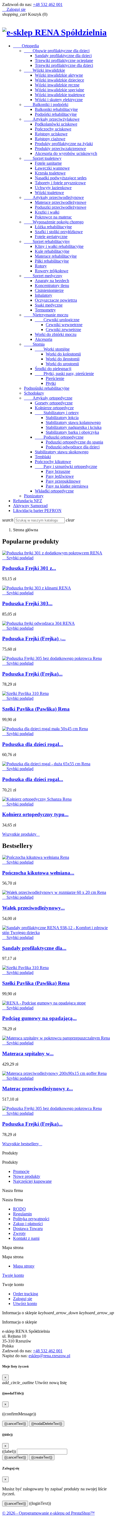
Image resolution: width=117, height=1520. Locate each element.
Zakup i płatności (28, 1223)
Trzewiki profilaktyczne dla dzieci (64, 65)
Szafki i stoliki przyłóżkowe (59, 231)
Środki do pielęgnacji (53, 368)
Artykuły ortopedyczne (48, 398)
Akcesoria (43, 339)
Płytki (51, 383)
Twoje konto (13, 1275)
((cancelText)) (15, 1424)
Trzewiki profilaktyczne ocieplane (64, 60)
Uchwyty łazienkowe (53, 187)
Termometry (45, 310)
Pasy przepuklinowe (63, 481)
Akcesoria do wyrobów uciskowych (66, 153)
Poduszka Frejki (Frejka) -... (34, 638)
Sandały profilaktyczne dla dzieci (63, 55)
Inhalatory (43, 295)
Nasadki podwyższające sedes (61, 178)
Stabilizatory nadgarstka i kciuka (73, 427)
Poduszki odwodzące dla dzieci (73, 447)
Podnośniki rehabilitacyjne (46, 388)
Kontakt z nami (26, 1238)
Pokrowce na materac (53, 217)
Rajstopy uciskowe (51, 134)
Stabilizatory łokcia (62, 417)
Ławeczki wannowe (52, 168)
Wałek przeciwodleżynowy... (33, 908)
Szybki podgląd (17, 557)
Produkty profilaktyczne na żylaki (64, 143)
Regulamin (22, 1214)
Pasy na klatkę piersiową (67, 486)
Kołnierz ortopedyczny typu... (35, 814)
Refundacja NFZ (27, 500)
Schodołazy (34, 393)
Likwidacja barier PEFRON (37, 510)
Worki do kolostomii (63, 354)
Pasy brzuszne (58, 471)
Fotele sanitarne (48, 163)
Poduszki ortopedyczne (59, 437)
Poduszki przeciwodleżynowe (60, 207)
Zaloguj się (22, 1298)
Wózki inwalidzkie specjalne (59, 90)
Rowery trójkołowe (51, 271)
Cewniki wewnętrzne (64, 324)
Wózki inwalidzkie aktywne (59, 75)
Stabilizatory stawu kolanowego (73, 422)
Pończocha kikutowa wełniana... (38, 873)
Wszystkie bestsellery (22, 1143)
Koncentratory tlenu (52, 285)
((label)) (9, 1451)
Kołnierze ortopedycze (54, 407)
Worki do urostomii (62, 363)
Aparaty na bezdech (52, 280)
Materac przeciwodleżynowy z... (37, 1088)
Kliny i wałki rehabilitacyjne (59, 246)
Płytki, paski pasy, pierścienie (64, 373)
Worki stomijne (52, 349)
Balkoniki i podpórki (46, 104)
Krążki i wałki (47, 212)
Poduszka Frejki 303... (27, 603)
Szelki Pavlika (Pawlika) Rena (36, 709)
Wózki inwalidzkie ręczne (57, 85)
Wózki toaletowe (49, 192)
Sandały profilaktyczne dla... (34, 948)
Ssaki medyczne (49, 305)
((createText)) (41, 1457)
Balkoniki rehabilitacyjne (56, 109)
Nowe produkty (26, 1176)
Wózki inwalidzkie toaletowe (60, 94)
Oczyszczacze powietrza (56, 300)
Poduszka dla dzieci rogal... (32, 744)
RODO (19, 1209)
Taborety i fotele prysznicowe (60, 182)
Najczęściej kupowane (32, 1181)
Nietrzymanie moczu (46, 315)
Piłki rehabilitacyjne (52, 261)
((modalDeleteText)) (46, 1424)
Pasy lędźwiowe (60, 476)
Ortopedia (26, 45)
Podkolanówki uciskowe (56, 124)
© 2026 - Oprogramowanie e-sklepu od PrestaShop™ (48, 1513)
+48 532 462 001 (48, 4)
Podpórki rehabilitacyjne (56, 114)
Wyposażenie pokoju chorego (54, 222)
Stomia (34, 344)
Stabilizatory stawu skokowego (61, 452)
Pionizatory (34, 496)
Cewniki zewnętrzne (63, 329)
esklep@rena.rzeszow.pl (49, 1355)
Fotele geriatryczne (51, 236)
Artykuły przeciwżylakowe (51, 119)
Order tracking (25, 1293)
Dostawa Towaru (28, 1228)
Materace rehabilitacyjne (56, 256)
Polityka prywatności (31, 1218)
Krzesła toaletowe (50, 173)
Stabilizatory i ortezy (57, 412)
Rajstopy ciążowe (50, 138)
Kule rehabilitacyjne (52, 251)
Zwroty (19, 1233)
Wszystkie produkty (21, 834)
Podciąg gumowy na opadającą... (39, 1018)
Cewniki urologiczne (57, 319)
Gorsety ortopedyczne (54, 403)
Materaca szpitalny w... (28, 1053)
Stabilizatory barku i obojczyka (72, 432)
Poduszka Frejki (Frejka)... (32, 674)
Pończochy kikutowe (53, 461)
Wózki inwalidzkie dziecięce (59, 80)
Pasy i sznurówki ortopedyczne (66, 466)
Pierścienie (55, 378)
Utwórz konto (25, 1303)
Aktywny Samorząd (30, 505)
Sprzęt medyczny (43, 275)
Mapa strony (24, 1266)
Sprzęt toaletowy (42, 158)
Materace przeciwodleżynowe (60, 202)
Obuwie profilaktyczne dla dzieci (57, 50)
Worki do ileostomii (62, 359)
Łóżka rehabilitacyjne (53, 226)
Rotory (41, 266)
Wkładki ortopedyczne (54, 491)
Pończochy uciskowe (53, 129)
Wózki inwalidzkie (44, 70)
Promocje (21, 1171)
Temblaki (43, 456)
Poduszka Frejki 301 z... (29, 568)
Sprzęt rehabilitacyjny (47, 241)
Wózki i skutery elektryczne (59, 99)
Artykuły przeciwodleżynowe (54, 197)
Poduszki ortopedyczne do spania (74, 442)
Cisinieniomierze (49, 290)
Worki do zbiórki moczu (55, 334)
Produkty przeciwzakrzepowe (60, 148)
